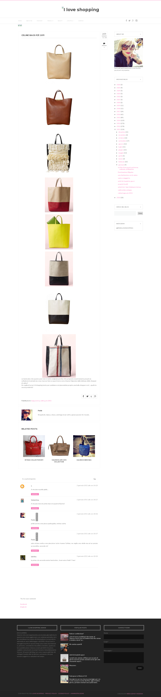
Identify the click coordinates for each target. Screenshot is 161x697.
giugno (121, 150)
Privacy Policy (51, 693)
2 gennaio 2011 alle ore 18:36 (87, 514)
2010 (119, 197)
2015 (119, 117)
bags (33, 401)
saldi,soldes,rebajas (125, 190)
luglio (121, 147)
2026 (119, 85)
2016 (119, 114)
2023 (119, 93)
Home (20, 21)
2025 (119, 88)
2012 (119, 126)
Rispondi (35, 494)
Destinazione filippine (125, 172)
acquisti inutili (123, 184)
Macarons (72, 665)
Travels (49, 21)
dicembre (122, 132)
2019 (119, 105)
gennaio (122, 165)
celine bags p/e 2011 (125, 193)
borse (37, 401)
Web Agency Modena (134, 693)
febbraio (122, 162)
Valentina (35, 500)
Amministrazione (77, 693)
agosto (121, 144)
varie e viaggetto (124, 178)
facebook (23, 604)
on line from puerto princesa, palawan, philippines (128, 168)
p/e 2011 (48, 401)
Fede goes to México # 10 (78, 676)
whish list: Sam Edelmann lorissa (129, 187)
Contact (81, 21)
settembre (122, 141)
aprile (121, 156)
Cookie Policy (63, 693)
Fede (33, 520)
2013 (119, 123)
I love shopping (38, 693)
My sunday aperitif (75, 644)
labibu (33, 556)
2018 (119, 108)
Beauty (60, 21)
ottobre (121, 138)
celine (42, 401)
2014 (119, 120)
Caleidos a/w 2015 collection (59, 461)
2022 (119, 96)
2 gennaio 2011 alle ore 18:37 (87, 533)
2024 (119, 91)
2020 (119, 102)
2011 (119, 129)
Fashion (39, 21)
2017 (119, 111)
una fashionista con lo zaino (127, 175)
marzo (121, 159)
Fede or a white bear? (76, 634)
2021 (119, 99)
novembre (122, 135)
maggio (121, 153)
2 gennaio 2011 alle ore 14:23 (87, 485)
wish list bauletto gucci (126, 181)
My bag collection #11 (34, 460)
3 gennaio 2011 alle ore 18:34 (87, 556)
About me (29, 21)
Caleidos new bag (84, 460)
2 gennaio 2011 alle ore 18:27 (87, 500)
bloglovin (23, 607)
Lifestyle (70, 21)
